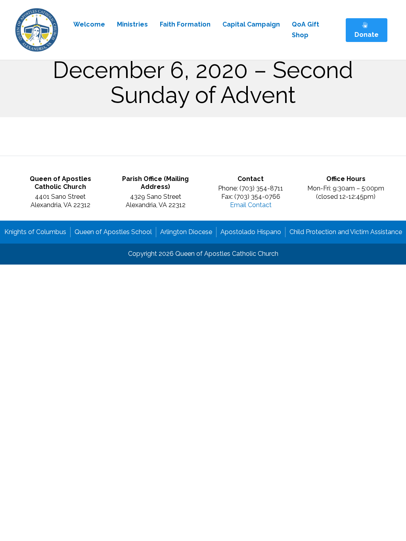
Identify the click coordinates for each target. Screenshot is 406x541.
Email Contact (251, 205)
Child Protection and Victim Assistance (345, 232)
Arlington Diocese (186, 232)
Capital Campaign (251, 24)
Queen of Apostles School (113, 232)
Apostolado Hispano (250, 232)
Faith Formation (185, 24)
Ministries (132, 24)
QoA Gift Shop (305, 30)
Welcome (89, 24)
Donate (366, 34)
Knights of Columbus (35, 232)
